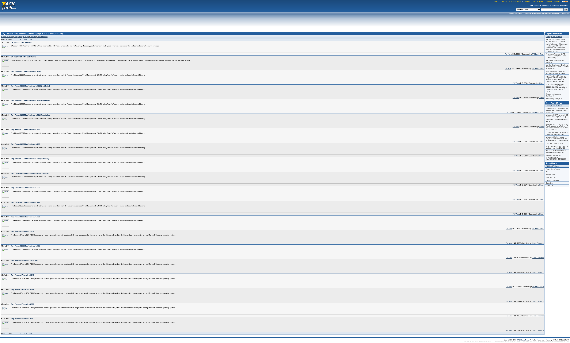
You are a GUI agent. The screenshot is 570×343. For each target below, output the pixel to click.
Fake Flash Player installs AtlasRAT (555, 61)
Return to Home (7, 37)
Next (25, 39)
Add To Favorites (515, 1)
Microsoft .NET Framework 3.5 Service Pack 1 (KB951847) (557, 116)
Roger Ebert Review (553, 169)
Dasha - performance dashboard (553, 95)
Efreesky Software (552, 180)
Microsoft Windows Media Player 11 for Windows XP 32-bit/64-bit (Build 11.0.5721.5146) (557, 138)
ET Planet (549, 186)
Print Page (527, 1)
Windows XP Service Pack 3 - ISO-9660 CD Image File (556, 151)
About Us (565, 13)
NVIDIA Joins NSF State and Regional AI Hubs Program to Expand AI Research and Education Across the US (556, 78)
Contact (557, 1)
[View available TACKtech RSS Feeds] (565, 1)
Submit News (538, 1)
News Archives (556, 37)
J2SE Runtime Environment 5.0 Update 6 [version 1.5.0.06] (557, 147)
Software (518, 13)
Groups (26, 37)
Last (30, 39)
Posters (33, 37)
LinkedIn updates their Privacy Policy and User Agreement (557, 133)
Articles (548, 13)
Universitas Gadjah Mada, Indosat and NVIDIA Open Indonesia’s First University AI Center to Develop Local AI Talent (556, 87)
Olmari (541, 83)
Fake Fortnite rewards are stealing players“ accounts (555, 40)
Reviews (540, 13)
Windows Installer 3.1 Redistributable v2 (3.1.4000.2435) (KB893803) (556, 157)
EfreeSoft (549, 183)
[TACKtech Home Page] (8, 6)
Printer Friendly (42, 37)
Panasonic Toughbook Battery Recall (556, 120)
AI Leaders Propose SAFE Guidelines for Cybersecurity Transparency (556, 55)
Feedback (548, 1)
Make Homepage (500, 1)
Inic (547, 172)
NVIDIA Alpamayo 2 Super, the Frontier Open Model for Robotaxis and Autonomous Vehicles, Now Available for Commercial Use (556, 47)
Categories (18, 37)
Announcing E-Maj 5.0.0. (554, 99)
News (548, 37)
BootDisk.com (551, 177)
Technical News (530, 13)
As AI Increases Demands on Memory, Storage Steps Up (556, 72)
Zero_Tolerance (538, 243)
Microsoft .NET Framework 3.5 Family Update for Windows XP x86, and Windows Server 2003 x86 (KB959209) (557, 126)
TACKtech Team (538, 54)
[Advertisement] (285, 22)
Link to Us (556, 13)
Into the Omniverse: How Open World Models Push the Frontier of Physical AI (557, 66)
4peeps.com (550, 174)
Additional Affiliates (552, 166)
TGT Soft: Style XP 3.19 (554, 143)
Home (511, 13)
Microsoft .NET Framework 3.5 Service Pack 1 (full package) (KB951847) (557, 110)
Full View (508, 54)
